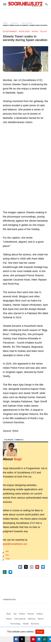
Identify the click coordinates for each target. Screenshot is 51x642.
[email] (27, 639)
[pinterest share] (37, 567)
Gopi (18, 459)
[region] (25, 13)
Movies (14, 23)
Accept (40, 632)
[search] (46, 4)
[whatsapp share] (5, 572)
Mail (7, 551)
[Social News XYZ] (25, 4)
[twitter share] (26, 567)
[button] (25, 59)
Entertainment (10, 32)
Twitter (8, 559)
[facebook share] (20, 567)
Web (7, 555)
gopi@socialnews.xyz (15, 544)
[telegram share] (10, 572)
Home (5, 23)
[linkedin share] (43, 567)
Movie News (27, 23)
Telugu (43, 32)
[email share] (31, 567)
